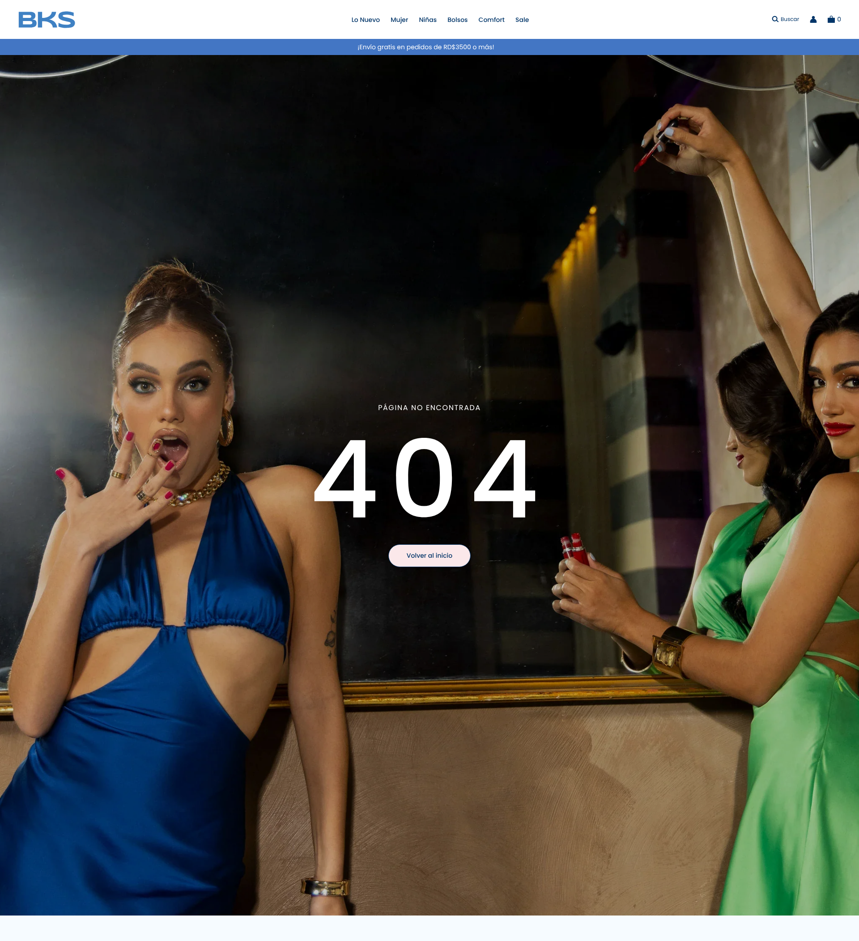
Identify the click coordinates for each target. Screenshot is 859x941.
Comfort (492, 19)
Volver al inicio (429, 555)
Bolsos (457, 19)
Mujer (399, 19)
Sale (522, 19)
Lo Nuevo (366, 19)
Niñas (428, 19)
